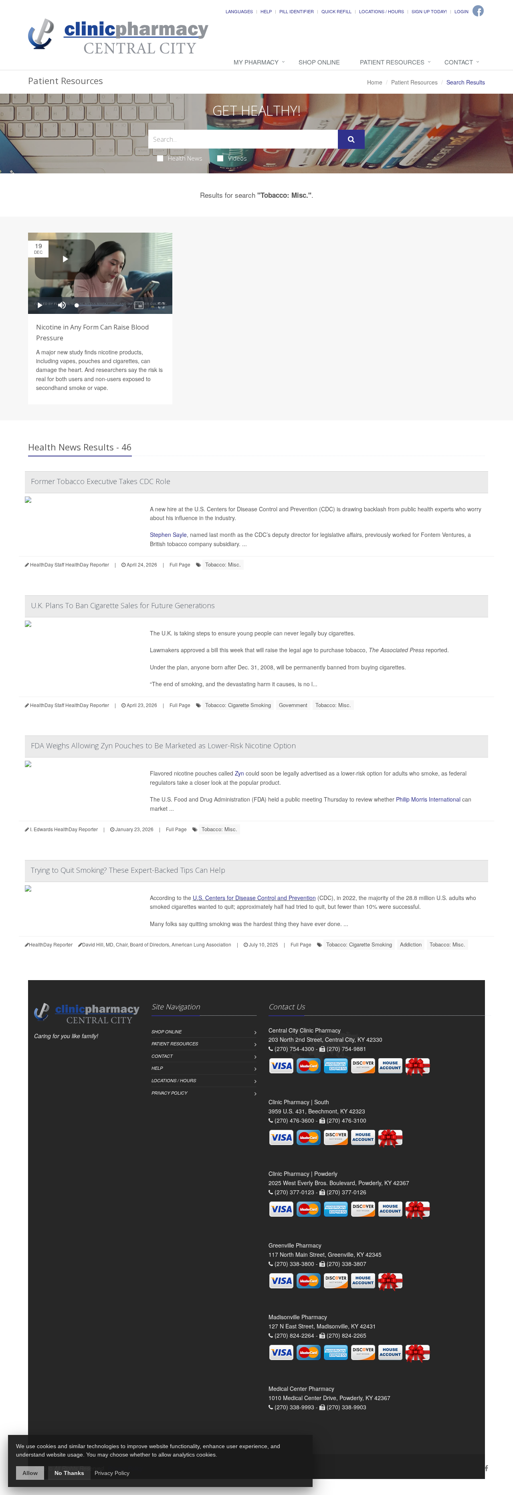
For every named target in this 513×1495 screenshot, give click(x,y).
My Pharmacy (256, 62)
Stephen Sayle (168, 534)
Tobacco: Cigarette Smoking (238, 705)
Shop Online (319, 62)
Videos (237, 158)
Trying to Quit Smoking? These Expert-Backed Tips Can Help (128, 870)
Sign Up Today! (429, 11)
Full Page (180, 564)
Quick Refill (336, 11)
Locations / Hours (381, 11)
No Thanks (69, 1473)
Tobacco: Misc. (223, 564)
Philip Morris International (428, 799)
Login (461, 11)
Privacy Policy (169, 1093)
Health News (185, 158)
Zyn (239, 773)
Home (374, 82)
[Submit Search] (351, 139)
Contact (458, 62)
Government (293, 705)
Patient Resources (392, 62)
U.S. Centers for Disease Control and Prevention (254, 898)
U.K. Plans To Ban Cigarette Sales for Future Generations (123, 605)
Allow (30, 1473)
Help (266, 11)
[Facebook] (478, 10)
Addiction (411, 944)
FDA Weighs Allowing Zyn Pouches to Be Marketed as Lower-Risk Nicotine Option (163, 745)
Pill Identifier (296, 11)
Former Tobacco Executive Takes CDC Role (100, 481)
